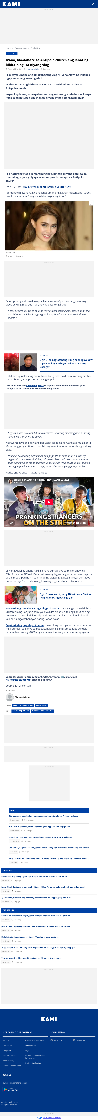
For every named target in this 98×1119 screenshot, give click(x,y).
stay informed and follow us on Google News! (47, 186)
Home (8, 48)
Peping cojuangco (21, 711)
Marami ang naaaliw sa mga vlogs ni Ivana (32, 608)
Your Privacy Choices (52, 1117)
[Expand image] (91, 203)
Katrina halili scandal (42, 711)
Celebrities (35, 48)
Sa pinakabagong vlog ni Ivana (25, 625)
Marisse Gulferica (33, 69)
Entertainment (21, 48)
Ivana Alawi (41, 705)
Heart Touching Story (23, 705)
